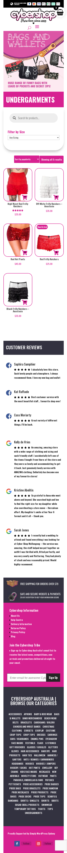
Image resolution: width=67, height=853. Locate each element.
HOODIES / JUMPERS (45, 763)
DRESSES (41, 734)
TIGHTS (41, 809)
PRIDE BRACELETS (31, 788)
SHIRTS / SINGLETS (29, 800)
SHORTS (45, 800)
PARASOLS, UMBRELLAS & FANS (28, 780)
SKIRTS (54, 800)
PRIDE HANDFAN (50, 788)
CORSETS (28, 730)
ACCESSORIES (15, 714)
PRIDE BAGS (15, 788)
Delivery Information (21, 624)
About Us (15, 615)
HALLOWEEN (39, 755)
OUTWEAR (43, 776)
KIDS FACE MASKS (28, 771)
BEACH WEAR (50, 718)
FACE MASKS (17, 743)
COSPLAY (39, 730)
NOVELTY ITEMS (28, 776)
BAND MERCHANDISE (32, 718)
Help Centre (16, 620)
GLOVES (15, 751)
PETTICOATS (15, 784)
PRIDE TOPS (39, 796)
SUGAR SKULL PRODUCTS (27, 804)
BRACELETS (26, 722)
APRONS (28, 714)
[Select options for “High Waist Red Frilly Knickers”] (24, 197)
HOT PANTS (34, 767)
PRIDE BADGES (52, 784)
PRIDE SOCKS (25, 796)
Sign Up (53, 678)
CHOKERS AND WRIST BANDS (26, 726)
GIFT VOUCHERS (17, 747)
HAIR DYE (45, 751)
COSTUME (50, 730)
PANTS (53, 776)
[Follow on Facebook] (17, 843)
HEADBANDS (17, 763)
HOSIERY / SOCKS (18, 767)
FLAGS (40, 743)
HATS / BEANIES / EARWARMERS (39, 759)
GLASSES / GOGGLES (36, 747)
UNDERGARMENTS (33, 813)
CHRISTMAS (48, 726)
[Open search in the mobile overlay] (33, 118)
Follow (26, 843)
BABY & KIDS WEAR (43, 714)
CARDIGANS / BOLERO (44, 722)
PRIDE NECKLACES (20, 792)
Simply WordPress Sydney (42, 833)
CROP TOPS (15, 734)
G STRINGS (50, 743)
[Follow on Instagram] (38, 843)
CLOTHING (17, 730)
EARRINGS (52, 734)
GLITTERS (53, 747)
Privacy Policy (17, 632)
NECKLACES (44, 771)
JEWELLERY (47, 767)
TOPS (50, 809)
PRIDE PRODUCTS (39, 792)
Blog (12, 636)
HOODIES (29, 763)
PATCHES (49, 780)
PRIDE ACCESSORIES (32, 784)
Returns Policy (18, 628)
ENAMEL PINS (37, 739)
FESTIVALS (30, 743)
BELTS (15, 722)
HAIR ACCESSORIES (30, 751)
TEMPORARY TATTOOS (25, 809)
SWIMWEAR (46, 804)
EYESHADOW (51, 739)
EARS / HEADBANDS (19, 739)
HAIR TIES (27, 755)
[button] (56, 197)
